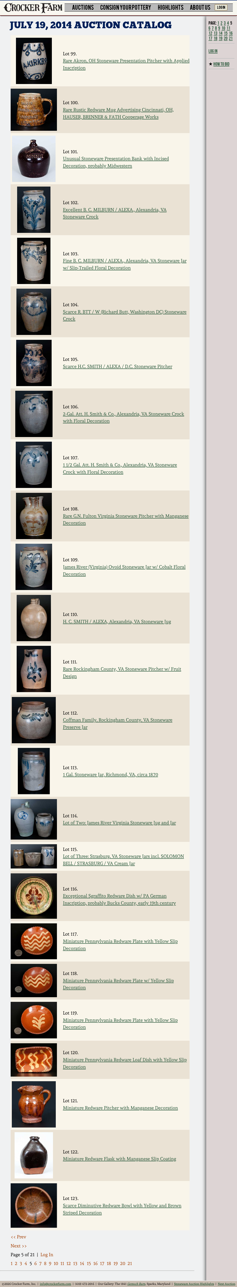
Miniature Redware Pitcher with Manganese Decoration (120, 1108)
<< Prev (18, 1237)
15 (89, 1263)
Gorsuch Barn (136, 1284)
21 (130, 1263)
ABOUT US (200, 7)
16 (95, 1263)
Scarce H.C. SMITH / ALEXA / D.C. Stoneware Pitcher (117, 366)
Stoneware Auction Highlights (194, 1284)
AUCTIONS (83, 7)
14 (82, 1263)
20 (122, 1263)
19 (115, 1263)
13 (75, 1263)
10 (56, 1263)
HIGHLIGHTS (171, 7)
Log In (47, 1254)
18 (109, 1263)
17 (102, 1263)
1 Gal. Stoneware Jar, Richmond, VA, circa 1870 (110, 774)
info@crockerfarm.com (55, 1284)
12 (68, 1263)
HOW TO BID (221, 63)
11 (62, 1263)
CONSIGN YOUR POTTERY (125, 7)
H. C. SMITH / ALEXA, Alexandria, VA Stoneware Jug (117, 621)
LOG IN (221, 7)
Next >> (19, 1246)
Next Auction (226, 1284)
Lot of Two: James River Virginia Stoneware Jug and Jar (119, 822)
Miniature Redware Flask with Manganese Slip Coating (119, 1159)
